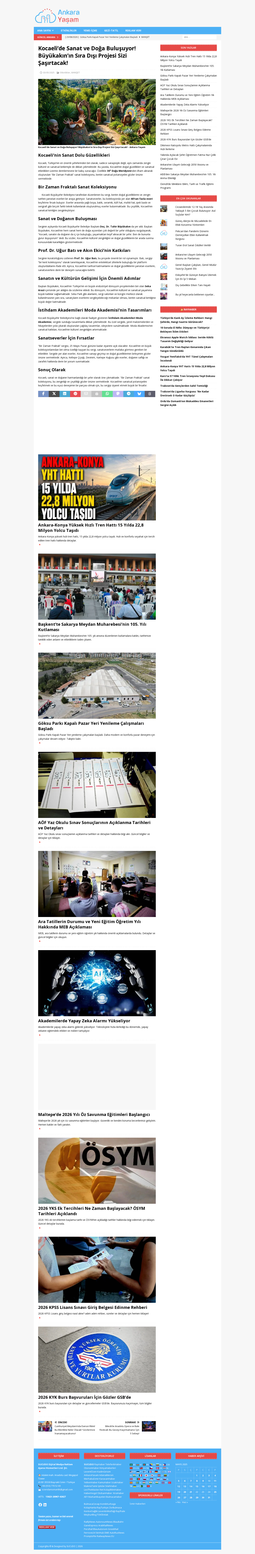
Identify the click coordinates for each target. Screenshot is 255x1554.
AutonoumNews (104, 1521)
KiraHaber (118, 1493)
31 (209, 1497)
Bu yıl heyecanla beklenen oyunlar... (195, 294)
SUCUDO (89, 1464)
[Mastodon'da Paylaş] (118, 394)
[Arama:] (199, 37)
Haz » (185, 1502)
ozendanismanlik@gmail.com (57, 1489)
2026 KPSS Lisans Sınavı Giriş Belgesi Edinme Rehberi (92, 1307)
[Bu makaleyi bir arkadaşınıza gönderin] (86, 394)
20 (185, 1491)
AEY (86, 1496)
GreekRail (113, 1529)
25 (215, 1491)
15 (197, 1486)
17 (209, 1486)
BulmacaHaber (114, 1496)
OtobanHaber (104, 1493)
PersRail (88, 1529)
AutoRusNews (117, 1532)
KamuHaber (104, 1482)
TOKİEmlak (102, 1514)
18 (215, 1486)
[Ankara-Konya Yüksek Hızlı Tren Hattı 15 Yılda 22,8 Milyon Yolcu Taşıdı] (97, 487)
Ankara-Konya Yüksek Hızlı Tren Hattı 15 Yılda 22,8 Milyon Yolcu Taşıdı (91, 527)
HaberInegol (90, 1493)
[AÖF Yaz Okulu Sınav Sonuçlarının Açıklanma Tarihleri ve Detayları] (97, 785)
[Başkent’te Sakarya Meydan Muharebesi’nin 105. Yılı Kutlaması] (97, 587)
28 (191, 1497)
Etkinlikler (68, 30)
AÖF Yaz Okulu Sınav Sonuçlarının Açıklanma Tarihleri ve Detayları (94, 825)
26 (178, 1497)
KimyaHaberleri (108, 1468)
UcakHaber (117, 1482)
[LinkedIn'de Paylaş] (65, 394)
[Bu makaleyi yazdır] (96, 394)
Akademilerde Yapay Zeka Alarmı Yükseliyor (84, 1021)
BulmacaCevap (92, 1503)
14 (191, 1486)
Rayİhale (120, 1511)
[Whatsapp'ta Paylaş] (107, 394)
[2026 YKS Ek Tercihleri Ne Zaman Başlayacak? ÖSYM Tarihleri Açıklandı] (97, 1171)
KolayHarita (90, 1507)
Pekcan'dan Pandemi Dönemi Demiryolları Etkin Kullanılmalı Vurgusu (192, 235)
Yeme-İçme (90, 30)
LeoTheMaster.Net (93, 1489)
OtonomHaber (91, 1468)
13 (185, 1486)
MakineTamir (91, 1486)
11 (215, 1480)
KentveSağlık (91, 1511)
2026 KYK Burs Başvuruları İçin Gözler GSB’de (84, 1397)
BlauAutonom (100, 1529)
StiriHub (100, 1532)
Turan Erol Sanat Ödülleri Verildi (193, 245)
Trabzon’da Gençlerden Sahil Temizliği (184, 385)
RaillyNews (89, 1521)
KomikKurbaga (108, 1503)
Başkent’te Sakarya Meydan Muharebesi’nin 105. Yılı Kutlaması (92, 626)
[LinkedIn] (45, 1505)
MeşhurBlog (90, 1514)
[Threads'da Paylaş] (150, 394)
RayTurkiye (103, 1507)
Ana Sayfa (44, 30)
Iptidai (101, 1486)
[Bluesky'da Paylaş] (139, 394)
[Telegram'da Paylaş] (128, 394)
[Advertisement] (97, 425)
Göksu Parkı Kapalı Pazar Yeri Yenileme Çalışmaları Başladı (91, 725)
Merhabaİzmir (91, 1478)
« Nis (178, 1502)
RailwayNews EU (105, 1536)
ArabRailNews (105, 1525)
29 (197, 1497)
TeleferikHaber (113, 1464)
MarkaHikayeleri (97, 1496)
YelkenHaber (91, 1482)
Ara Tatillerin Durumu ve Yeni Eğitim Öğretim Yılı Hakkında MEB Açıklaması (89, 924)
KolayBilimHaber (112, 1489)
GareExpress (91, 1525)
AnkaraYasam (91, 1475)
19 (178, 1491)
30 (203, 1497)
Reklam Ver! (133, 30)
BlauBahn (118, 1521)
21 (191, 1491)
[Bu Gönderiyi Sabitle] (75, 394)
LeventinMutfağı (106, 1511)
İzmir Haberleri (137, 1503)
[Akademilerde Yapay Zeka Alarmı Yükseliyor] (97, 983)
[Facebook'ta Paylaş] (43, 394)
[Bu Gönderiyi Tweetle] (54, 394)
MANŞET (75, 72)
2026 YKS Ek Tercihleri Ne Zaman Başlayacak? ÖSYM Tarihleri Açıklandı (91, 1210)
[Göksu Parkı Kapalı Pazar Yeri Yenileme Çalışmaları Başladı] (97, 686)
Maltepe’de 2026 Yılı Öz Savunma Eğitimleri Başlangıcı (94, 1114)
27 (185, 1497)
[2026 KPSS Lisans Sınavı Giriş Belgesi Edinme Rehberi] (97, 1270)
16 (203, 1486)
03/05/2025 (48, 72)
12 (178, 1486)
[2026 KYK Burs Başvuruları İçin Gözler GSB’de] (97, 1360)
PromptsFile (90, 1536)
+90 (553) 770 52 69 (51, 1485)
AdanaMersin (106, 1475)
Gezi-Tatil (111, 30)
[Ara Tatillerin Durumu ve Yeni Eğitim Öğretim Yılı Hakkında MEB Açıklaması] (97, 884)
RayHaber (190, 309)
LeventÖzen (90, 1471)
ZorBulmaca (115, 1507)
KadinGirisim (104, 1471)
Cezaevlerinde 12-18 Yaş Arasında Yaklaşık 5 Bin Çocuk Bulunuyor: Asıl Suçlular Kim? (195, 210)
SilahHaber (111, 1486)
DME (106, 1532)
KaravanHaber (107, 1478)
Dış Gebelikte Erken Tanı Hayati (192, 285)
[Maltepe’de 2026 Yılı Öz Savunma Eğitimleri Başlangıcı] (97, 1077)
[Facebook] (40, 1505)
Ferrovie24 (89, 1532)
